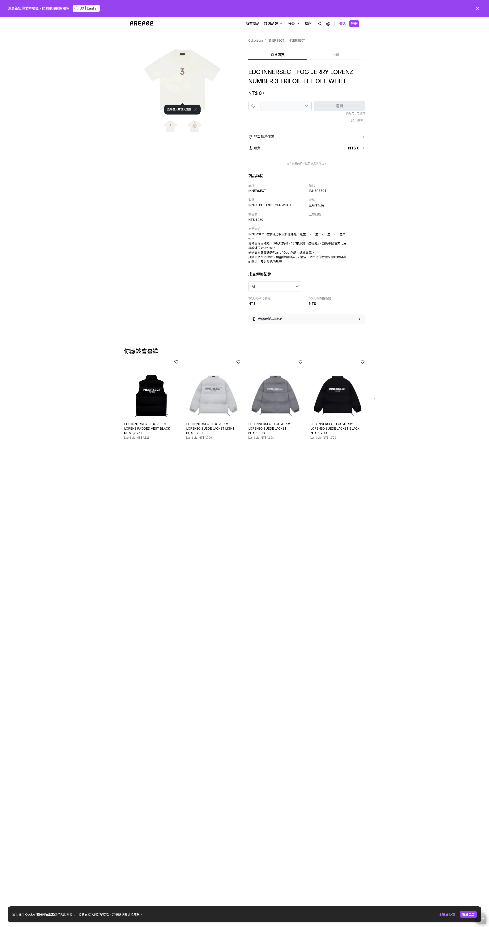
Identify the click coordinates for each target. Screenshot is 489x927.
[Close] (195, 109)
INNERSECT (275, 40)
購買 (339, 106)
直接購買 (277, 55)
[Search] (320, 23)
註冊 (354, 24)
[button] (328, 23)
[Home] (141, 23)
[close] (477, 8)
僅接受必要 (446, 914)
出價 (335, 55)
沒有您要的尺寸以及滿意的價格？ (307, 163)
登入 (342, 24)
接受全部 (468, 914)
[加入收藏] (253, 106)
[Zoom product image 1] (182, 73)
